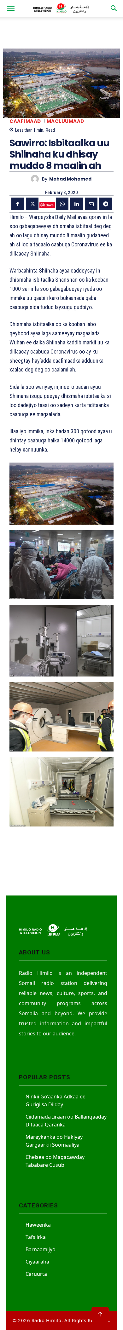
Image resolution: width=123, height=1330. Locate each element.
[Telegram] (105, 204)
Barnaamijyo (41, 1249)
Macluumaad (65, 121)
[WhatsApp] (62, 204)
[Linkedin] (76, 204)
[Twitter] (32, 204)
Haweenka (38, 1224)
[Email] (91, 204)
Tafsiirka (36, 1237)
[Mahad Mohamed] (36, 179)
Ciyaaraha (37, 1261)
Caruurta (36, 1273)
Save (50, 205)
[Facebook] (17, 204)
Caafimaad (25, 121)
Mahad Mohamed (70, 179)
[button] (11, 8)
